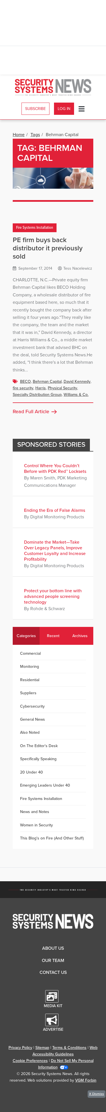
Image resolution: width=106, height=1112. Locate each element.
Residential (29, 679)
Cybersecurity (32, 706)
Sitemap (42, 1047)
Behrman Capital (47, 381)
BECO (25, 381)
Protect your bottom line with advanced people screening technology (53, 596)
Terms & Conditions (69, 1047)
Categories (26, 635)
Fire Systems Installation (34, 227)
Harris (40, 388)
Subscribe (35, 108)
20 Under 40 (31, 772)
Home (19, 135)
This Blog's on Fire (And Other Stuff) (52, 838)
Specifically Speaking (38, 758)
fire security (23, 388)
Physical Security (62, 388)
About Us (53, 948)
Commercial (30, 653)
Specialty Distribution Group (37, 394)
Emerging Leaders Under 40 (45, 785)
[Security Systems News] (53, 87)
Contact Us (53, 972)
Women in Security (36, 825)
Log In (64, 108)
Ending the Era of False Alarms (54, 510)
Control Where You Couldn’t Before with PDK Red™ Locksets (55, 468)
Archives (80, 635)
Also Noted (30, 732)
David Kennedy (77, 381)
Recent (53, 635)
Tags (35, 135)
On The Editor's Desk (39, 745)
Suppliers (28, 693)
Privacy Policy (20, 1047)
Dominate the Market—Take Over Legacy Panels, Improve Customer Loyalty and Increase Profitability (55, 550)
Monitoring (29, 666)
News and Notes (34, 811)
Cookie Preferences (30, 1060)
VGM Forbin (85, 1080)
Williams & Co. (76, 394)
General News (32, 719)
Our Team (53, 960)
